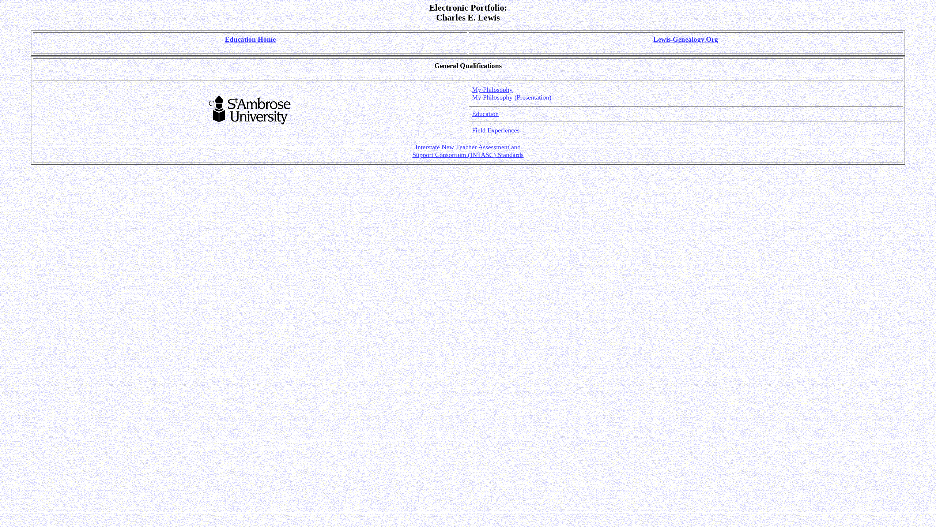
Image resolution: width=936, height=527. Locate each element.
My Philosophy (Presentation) (511, 97)
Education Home (250, 39)
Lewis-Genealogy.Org (685, 39)
